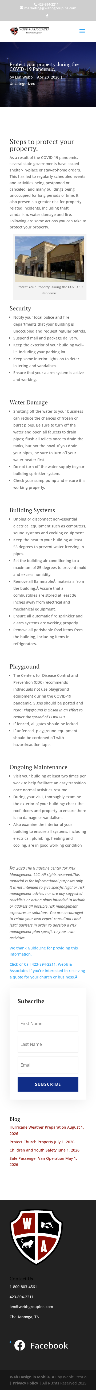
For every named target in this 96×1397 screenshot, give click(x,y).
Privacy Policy (25, 1383)
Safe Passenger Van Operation (37, 1158)
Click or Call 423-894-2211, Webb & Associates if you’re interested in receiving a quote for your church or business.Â (47, 971)
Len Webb (24, 77)
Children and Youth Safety (33, 1150)
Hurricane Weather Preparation (38, 1127)
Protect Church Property (31, 1141)
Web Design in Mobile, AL (33, 1376)
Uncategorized (22, 83)
